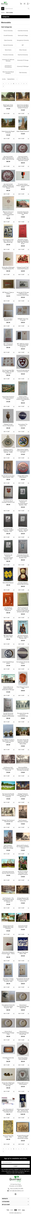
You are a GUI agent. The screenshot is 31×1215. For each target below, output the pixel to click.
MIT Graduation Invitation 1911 (8, 319)
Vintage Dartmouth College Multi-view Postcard (8, 927)
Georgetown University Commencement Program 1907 (8, 1006)
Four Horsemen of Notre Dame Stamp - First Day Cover (8, 1111)
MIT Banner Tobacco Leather (8, 293)
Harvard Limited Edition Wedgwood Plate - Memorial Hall (8, 158)
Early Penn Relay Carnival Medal (22, 1058)
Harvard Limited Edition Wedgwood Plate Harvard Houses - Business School (23, 158)
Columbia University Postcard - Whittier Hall (22, 213)
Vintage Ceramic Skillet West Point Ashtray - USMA (8, 451)
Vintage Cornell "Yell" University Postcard (23, 268)
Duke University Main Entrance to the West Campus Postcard (23, 106)
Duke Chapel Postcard (23, 131)
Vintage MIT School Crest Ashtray (22, 1083)
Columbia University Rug (8, 1058)
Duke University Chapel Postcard (8, 132)
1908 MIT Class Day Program (22, 319)
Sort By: (4, 79)
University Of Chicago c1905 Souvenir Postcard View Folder (23, 294)
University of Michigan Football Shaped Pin (8, 268)
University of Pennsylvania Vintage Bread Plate (23, 1033)
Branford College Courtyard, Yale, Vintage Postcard (23, 873)
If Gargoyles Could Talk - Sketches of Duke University (8, 241)
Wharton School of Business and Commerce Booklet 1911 (8, 214)
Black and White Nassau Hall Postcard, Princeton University (23, 769)
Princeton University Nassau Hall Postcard (8, 872)
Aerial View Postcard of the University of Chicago (8, 398)
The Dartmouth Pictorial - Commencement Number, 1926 (22, 503)
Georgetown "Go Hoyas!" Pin (22, 425)
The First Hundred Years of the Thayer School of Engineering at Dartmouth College (23, 609)
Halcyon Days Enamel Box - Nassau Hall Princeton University (23, 1111)
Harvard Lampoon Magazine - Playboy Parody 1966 (22, 637)
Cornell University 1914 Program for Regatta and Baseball (8, 715)
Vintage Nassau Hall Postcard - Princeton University (23, 899)
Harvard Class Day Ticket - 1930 (8, 1136)
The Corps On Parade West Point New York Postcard (8, 795)
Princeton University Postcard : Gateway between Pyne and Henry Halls (23, 741)
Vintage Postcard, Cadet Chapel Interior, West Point (23, 795)
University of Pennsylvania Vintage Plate (8, 1033)
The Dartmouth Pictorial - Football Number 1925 (8, 530)
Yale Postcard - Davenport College (23, 821)
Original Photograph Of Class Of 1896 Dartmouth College (23, 1137)
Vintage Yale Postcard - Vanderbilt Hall (8, 821)
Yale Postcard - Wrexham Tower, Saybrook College (8, 847)
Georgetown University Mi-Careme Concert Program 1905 (22, 980)
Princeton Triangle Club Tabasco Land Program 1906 (8, 980)
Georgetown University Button (22, 662)
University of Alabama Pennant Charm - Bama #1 (8, 954)
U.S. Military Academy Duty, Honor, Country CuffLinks (8, 741)
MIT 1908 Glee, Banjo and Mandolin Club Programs (23, 345)
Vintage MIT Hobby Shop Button (23, 476)
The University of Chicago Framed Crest (8, 501)
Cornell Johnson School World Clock (22, 583)
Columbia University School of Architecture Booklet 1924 (22, 556)
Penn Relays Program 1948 (23, 687)
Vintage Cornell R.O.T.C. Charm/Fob (8, 425)
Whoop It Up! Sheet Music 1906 (23, 953)
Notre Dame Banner (8, 582)
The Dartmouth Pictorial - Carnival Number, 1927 (23, 530)
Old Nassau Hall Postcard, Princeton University (8, 769)
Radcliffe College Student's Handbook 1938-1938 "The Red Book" (22, 241)
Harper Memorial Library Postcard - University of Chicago (8, 688)
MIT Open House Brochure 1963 (8, 636)
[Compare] (24, 4)
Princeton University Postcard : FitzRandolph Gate (23, 715)
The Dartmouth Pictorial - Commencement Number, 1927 (8, 557)
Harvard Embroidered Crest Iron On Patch (23, 371)
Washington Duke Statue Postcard (8, 105)
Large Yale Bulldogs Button (8, 662)
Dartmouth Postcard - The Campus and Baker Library (22, 847)
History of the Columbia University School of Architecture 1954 (22, 398)
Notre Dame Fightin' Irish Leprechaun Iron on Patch (23, 451)
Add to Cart (7, 113)
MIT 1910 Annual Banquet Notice (8, 344)
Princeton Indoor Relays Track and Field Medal (22, 186)
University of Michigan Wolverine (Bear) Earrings (8, 1084)
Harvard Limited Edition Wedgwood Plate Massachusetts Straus (8, 186)
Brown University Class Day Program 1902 (8, 476)
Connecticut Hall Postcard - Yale (22, 926)
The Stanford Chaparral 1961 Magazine (8, 609)
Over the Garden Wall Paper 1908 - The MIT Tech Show (8, 372)
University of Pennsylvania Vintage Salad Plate (23, 1006)
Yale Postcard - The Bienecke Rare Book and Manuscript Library (8, 900)
